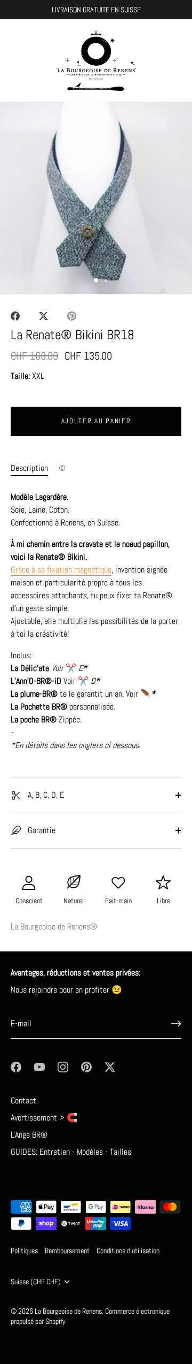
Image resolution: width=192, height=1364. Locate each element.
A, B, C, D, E (45, 795)
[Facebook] (16, 1066)
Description (29, 468)
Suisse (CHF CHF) (36, 1281)
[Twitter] (110, 1066)
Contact (23, 1100)
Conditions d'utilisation (128, 1250)
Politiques (24, 1250)
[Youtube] (39, 1066)
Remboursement (67, 1250)
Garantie (40, 830)
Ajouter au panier (96, 420)
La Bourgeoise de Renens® (54, 926)
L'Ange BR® (29, 1134)
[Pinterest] (86, 1066)
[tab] (35, 468)
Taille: (20, 376)
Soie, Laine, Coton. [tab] (95, 621)
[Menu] (17, 61)
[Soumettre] (176, 1023)
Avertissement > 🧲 (44, 1117)
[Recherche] (151, 62)
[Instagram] (63, 1066)
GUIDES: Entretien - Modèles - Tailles (71, 1151)
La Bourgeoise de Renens (68, 1311)
